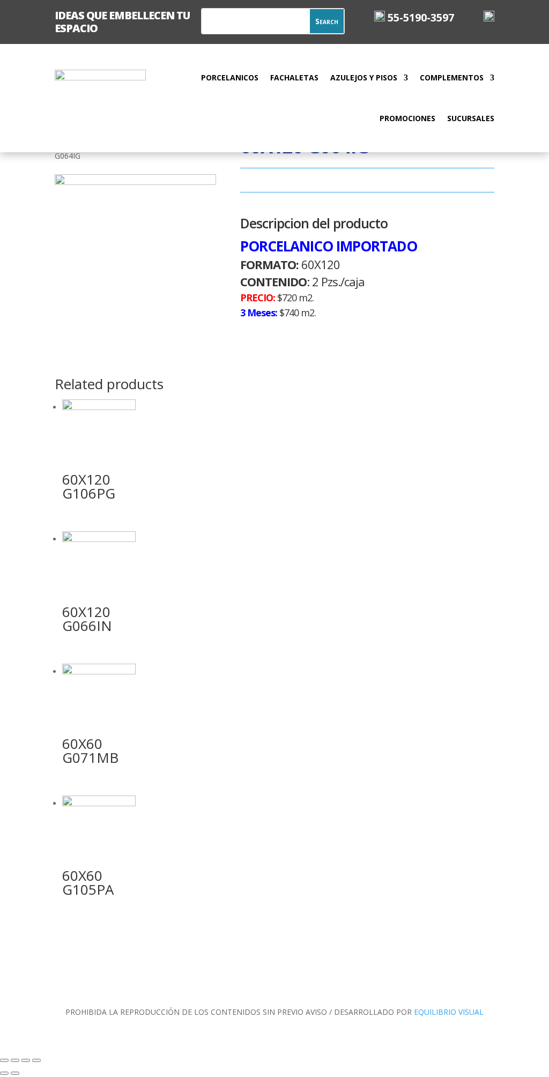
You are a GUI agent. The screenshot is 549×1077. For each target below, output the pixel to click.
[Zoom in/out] (36, 1060)
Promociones (407, 118)
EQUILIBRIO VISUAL (449, 1012)
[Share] (15, 1060)
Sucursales (470, 118)
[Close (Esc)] (4, 1060)
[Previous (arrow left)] (4, 1073)
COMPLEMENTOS (452, 77)
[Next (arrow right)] (15, 1073)
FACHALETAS (294, 77)
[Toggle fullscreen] (25, 1060)
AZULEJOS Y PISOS (363, 77)
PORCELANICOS (229, 77)
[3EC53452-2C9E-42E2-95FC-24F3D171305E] (135, 182)
